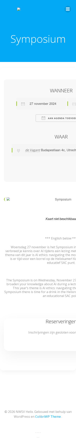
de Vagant (32, 150)
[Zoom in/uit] (35, 432)
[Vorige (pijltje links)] (37, 437)
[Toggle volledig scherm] (37, 432)
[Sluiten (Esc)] (40, 432)
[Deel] (38, 432)
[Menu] (68, 9)
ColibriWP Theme (48, 416)
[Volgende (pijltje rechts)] (38, 437)
